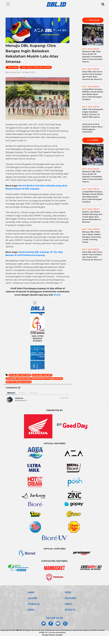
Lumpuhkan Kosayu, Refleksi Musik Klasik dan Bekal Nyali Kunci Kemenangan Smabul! (92, 94)
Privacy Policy (48, 635)
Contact (59, 635)
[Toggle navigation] (8, 4)
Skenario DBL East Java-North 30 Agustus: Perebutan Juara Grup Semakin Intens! (92, 56)
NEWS (31, 609)
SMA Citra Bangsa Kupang (18, 382)
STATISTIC (70, 609)
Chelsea (19, 398)
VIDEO (68, 592)
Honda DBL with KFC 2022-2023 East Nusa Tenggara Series (34, 378)
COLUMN (32, 598)
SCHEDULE (34, 604)
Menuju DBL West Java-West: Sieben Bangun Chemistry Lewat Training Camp (91, 237)
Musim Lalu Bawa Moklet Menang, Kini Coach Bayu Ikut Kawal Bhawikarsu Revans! (92, 217)
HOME (31, 592)
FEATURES (70, 598)
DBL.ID (19, 630)
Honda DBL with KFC (42, 375)
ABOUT (68, 604)
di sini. (57, 294)
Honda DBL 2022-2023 (19, 375)
